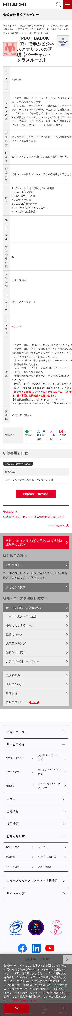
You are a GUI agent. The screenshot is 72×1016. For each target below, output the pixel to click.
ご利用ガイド (14, 564)
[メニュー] (67, 4)
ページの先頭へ (56, 525)
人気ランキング (16, 643)
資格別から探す (16, 652)
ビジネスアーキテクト (24, 301)
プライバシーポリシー (23, 1000)
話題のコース (14, 634)
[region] (36, 985)
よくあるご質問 (16, 587)
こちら (15, 327)
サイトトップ (9, 25)
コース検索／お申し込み (21, 616)
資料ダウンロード (17, 702)
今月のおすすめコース (20, 625)
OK (16, 1008)
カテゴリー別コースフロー (23, 661)
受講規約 (8, 511)
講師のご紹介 (14, 684)
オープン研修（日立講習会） (24, 607)
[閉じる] (67, 959)
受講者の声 (13, 675)
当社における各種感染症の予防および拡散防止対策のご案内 (34, 542)
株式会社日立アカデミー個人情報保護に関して (32, 516)
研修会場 (11, 693)
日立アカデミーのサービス (33, 25)
